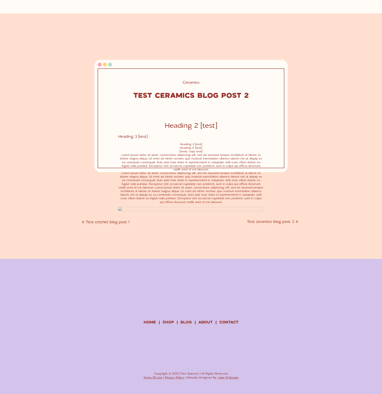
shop (168, 321)
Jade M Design (228, 377)
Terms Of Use (152, 377)
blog (186, 321)
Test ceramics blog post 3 (270, 221)
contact (229, 321)
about (205, 321)
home (150, 321)
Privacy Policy (174, 377)
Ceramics (191, 82)
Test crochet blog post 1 (108, 221)
